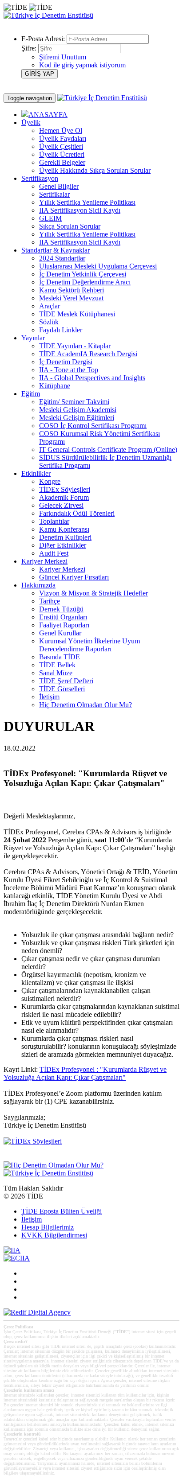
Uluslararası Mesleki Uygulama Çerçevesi (98, 266)
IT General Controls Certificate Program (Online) (108, 449)
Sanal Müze (55, 673)
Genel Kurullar (60, 633)
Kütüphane (54, 385)
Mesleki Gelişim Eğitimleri (76, 417)
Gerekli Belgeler (62, 162)
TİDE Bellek (57, 665)
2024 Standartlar (62, 258)
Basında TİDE (59, 657)
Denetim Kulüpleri (65, 537)
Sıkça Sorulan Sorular (69, 226)
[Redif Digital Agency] (37, 1312)
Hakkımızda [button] (38, 585)
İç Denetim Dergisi (65, 362)
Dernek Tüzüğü (61, 609)
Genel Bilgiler (59, 186)
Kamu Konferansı (64, 529)
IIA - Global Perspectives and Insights (92, 377)
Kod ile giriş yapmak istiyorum (82, 65)
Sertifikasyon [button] (39, 178)
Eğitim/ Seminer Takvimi (74, 401)
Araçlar (49, 306)
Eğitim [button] (30, 393)
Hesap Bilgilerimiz (47, 1227)
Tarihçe (49, 601)
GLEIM (50, 218)
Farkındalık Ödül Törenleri (77, 513)
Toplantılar (54, 521)
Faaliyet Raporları (64, 625)
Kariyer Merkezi (62, 569)
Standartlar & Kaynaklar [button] (55, 250)
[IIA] (12, 1250)
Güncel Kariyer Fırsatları (74, 577)
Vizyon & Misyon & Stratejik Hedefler (93, 593)
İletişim (49, 697)
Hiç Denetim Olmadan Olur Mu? (85, 704)
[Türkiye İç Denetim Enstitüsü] (48, 15)
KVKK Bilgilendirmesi (54, 1235)
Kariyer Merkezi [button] (44, 561)
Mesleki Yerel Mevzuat (71, 298)
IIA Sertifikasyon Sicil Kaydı (79, 210)
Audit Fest (53, 553)
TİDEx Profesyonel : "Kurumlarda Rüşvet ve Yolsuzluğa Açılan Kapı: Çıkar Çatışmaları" (85, 1073)
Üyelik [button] (30, 122)
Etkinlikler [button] (36, 473)
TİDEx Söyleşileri (64, 489)
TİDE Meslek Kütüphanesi (77, 314)
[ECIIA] (17, 1258)
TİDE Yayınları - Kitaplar (75, 346)
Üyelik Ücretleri (61, 154)
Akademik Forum (64, 497)
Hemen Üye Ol (60, 130)
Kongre (49, 481)
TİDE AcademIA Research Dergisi (88, 354)
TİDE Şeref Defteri (66, 681)
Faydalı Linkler (60, 330)
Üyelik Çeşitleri (61, 146)
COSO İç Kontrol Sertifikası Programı (93, 425)
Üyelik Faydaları (62, 138)
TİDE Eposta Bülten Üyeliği (61, 1211)
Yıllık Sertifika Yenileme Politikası (87, 202)
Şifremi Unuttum (62, 57)
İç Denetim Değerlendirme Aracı (85, 282)
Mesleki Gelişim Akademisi (77, 409)
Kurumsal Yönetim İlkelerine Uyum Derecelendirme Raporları (89, 645)
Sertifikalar (54, 194)
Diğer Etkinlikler (62, 545)
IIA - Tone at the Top (68, 370)
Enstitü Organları (63, 617)
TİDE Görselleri (62, 689)
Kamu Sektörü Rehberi (71, 290)
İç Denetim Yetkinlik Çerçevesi (82, 274)
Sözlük (49, 322)
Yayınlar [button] (33, 338)
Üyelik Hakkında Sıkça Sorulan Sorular (95, 170)
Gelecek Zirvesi (61, 505)
